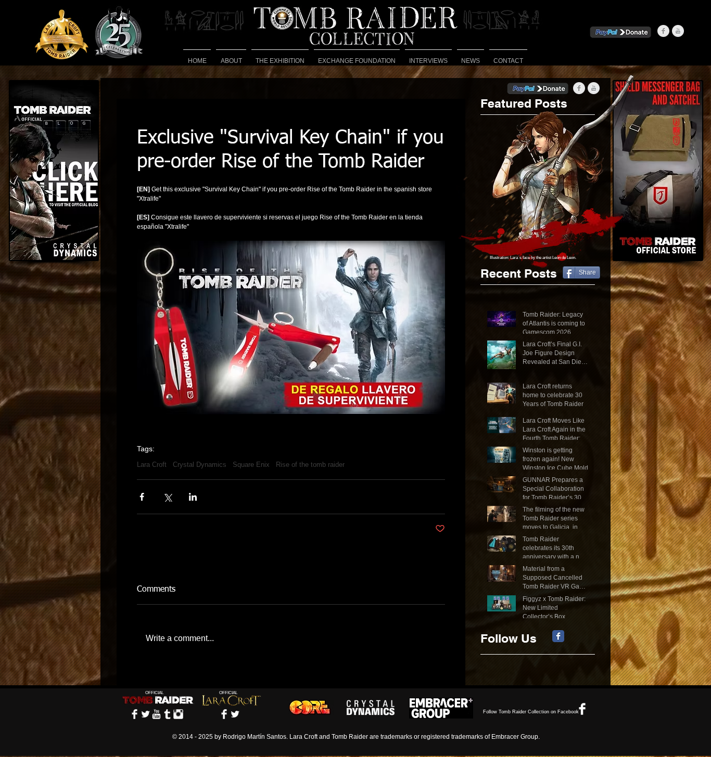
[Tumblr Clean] (167, 714)
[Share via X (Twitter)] (167, 497)
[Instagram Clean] (178, 714)
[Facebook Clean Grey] (663, 31)
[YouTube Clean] (156, 714)
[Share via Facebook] (142, 497)
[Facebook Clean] (134, 714)
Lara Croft (152, 464)
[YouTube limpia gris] (678, 31)
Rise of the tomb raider (310, 464)
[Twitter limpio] (145, 714)
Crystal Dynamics (199, 464)
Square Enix (251, 464)
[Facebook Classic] (558, 636)
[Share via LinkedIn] (193, 497)
